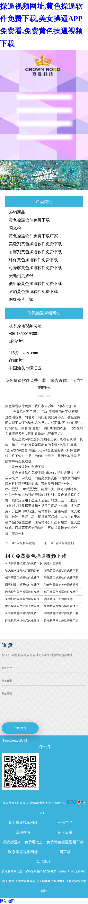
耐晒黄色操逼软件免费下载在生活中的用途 (63, 613)
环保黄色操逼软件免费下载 (33, 260)
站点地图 (44, 862)
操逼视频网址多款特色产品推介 (63, 620)
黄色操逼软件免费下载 (29, 220)
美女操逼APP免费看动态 (23, 842)
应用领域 (23, 832)
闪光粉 (15, 228)
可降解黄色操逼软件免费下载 (35, 267)
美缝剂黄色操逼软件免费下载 (35, 244)
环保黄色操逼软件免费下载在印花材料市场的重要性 (63, 577)
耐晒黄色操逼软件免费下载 (33, 291)
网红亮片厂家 (21, 299)
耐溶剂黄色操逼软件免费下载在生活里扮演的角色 (24, 584)
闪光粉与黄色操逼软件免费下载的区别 (24, 591)
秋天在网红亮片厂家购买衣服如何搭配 (24, 570)
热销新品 (17, 212)
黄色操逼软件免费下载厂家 (33, 236)
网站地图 (7, 901)
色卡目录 (65, 832)
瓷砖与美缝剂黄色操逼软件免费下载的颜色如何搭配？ (63, 584)
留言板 (65, 852)
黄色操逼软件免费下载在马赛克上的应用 (24, 606)
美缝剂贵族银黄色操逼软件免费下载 (24, 598)
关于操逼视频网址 (23, 823)
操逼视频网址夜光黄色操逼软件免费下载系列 (24, 620)
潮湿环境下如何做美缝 (58, 598)
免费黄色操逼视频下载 (65, 842)
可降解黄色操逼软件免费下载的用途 (24, 613)
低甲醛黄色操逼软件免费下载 (35, 283)
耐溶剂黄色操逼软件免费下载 (35, 252)
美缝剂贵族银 (21, 275)
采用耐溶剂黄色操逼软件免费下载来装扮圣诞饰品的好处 (63, 606)
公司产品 (65, 823)
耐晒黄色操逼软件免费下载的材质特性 (63, 570)
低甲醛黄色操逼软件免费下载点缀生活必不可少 (24, 577)
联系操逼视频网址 (23, 852)
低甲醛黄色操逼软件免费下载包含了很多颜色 (63, 591)
